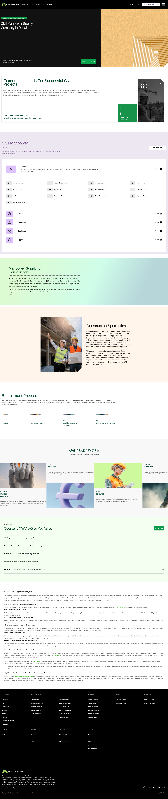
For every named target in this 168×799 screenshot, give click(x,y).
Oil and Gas (5, 706)
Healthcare (5, 717)
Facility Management (8, 720)
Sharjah (90, 741)
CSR (138, 4)
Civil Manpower (35, 699)
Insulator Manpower (93, 703)
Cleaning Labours (121, 699)
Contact (131, 4)
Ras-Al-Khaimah (92, 752)
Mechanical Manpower (37, 703)
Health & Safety (63, 738)
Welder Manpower (93, 706)
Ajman (89, 745)
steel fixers (56, 655)
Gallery (4, 738)
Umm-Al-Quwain (92, 748)
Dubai (89, 734)
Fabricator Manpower (93, 710)
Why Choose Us (35, 738)
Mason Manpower (64, 699)
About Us (33, 734)
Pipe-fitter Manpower (93, 717)
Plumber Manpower (36, 710)
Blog (3, 734)
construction (120, 607)
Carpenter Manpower (65, 703)
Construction (5, 699)
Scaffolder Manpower (65, 713)
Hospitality (5, 724)
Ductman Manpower (93, 713)
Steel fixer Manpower (65, 710)
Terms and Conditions (65, 741)
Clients (32, 741)
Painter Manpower (64, 706)
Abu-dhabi (90, 738)
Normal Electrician (149, 699)
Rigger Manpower (64, 717)
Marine (4, 713)
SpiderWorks (163, 793)
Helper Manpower (36, 713)
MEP (3, 703)
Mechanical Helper (121, 703)
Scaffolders (36, 661)
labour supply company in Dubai (23, 676)
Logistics (4, 710)
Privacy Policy (63, 734)
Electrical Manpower (36, 706)
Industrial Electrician (149, 703)
